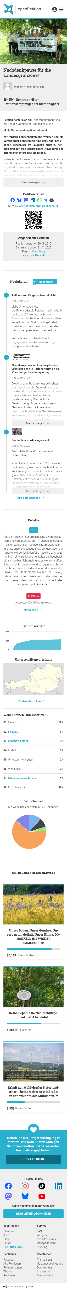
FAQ (39, 1231)
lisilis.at (13, 731)
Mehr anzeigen (31, 182)
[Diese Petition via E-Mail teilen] (51, 199)
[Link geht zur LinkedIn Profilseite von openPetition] (58, 1185)
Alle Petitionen (12, 1263)
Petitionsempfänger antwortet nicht (34, 295)
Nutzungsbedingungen (50, 1263)
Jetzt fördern (33, 1159)
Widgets (42, 1235)
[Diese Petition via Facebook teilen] (12, 199)
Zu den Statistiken (29, 701)
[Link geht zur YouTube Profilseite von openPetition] (41, 1196)
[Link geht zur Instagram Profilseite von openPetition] (25, 1185)
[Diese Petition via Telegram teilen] (45, 199)
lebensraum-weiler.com (22, 778)
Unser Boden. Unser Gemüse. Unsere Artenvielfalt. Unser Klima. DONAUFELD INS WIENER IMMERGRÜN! (33, 936)
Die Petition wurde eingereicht (30, 440)
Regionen (9, 1275)
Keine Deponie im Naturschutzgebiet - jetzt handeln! (33, 1015)
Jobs (6, 1235)
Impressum (44, 1271)
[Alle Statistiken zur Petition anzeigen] (33, 693)
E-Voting (42, 1247)
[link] (61, 9)
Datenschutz (44, 1267)
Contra (33, 596)
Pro (33, 530)
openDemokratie (47, 1239)
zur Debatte (31, 610)
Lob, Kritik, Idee (13, 1247)
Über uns (8, 1231)
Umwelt (40, 255)
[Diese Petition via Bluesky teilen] (19, 199)
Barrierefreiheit (45, 1275)
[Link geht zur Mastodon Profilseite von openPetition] (8, 1196)
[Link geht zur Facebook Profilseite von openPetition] (8, 1185)
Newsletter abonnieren (33, 1213)
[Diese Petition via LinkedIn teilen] (33, 199)
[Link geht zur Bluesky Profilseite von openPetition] (25, 1196)
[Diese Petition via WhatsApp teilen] (39, 199)
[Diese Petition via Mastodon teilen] (26, 199)
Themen (8, 1271)
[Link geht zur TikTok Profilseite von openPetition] (41, 1185)
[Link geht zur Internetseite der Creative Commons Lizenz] (5, 1286)
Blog (6, 1239)
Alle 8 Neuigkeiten (29, 498)
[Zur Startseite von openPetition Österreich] (22, 9)
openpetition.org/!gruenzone (37, 206)
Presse (7, 1243)
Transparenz (44, 1259)
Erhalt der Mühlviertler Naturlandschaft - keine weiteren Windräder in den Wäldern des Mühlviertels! (33, 1091)
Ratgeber (8, 1259)
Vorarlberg (38, 251)
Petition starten (12, 1267)
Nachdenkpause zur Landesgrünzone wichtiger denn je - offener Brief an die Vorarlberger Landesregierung (36, 369)
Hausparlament (46, 1243)
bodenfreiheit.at (18, 741)
